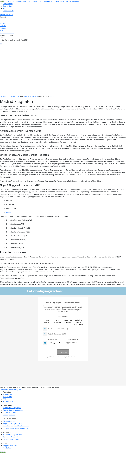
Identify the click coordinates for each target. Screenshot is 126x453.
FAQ (4, 8)
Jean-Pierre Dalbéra (30, 96)
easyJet (9, 212)
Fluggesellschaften (10, 445)
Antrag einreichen (6, 15)
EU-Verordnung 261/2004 (12, 434)
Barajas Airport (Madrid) (10, 96)
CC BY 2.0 (53, 96)
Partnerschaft (8, 11)
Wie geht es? (8, 4)
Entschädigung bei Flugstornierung (16, 426)
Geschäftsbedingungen (12, 408)
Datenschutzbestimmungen (13, 410)
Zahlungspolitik (9, 415)
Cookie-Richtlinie (9, 412)
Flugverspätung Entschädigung (14, 423)
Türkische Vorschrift (10, 437)
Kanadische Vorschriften (12, 439)
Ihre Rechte (7, 6)
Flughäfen (7, 448)
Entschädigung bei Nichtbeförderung (17, 428)
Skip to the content (7, 33)
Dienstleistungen (9, 421)
